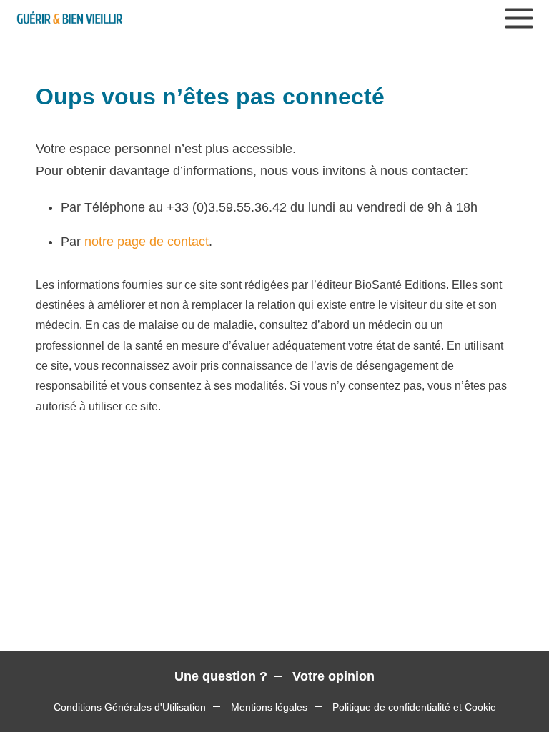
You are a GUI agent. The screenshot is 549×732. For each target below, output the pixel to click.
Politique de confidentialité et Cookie (414, 707)
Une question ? (220, 676)
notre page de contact (146, 241)
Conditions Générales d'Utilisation (130, 707)
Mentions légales (269, 707)
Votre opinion (333, 676)
